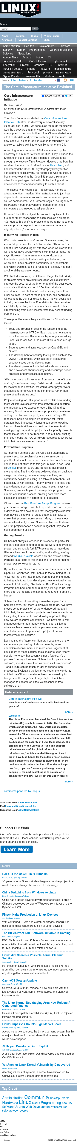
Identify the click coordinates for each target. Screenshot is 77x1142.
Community (36, 1096)
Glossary (7, 1140)
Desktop (5, 1027)
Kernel (16, 962)
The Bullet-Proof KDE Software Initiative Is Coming (36, 933)
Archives (7, 40)
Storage (17, 918)
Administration (7, 962)
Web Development (38, 1106)
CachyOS (14, 984)
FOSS (4, 877)
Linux (10, 877)
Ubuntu (19, 1106)
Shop (47, 40)
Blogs (34, 36)
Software (8, 53)
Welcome (14, 715)
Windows (25, 896)
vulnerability (33, 76)
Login (72, 80)
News (5, 36)
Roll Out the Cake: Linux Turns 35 (25, 874)
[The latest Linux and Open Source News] (65, 80)
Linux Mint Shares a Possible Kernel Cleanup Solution (32, 956)
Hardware (10, 1102)
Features (19, 36)
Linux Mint (23, 962)
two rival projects (23, 556)
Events (65, 1098)
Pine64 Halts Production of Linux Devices (30, 914)
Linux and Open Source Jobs (20, 806)
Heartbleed (56, 165)
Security (22, 1009)
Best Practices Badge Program (42, 503)
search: (3, 24)
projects (17, 936)
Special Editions (28, 40)
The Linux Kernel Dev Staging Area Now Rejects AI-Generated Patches (37, 1004)
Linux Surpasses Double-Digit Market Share (32, 1024)
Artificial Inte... (7, 1009)
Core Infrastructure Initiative (25, 699)
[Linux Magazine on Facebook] (58, 80)
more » (68, 712)
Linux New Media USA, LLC (65, 1140)
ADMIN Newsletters (28, 810)
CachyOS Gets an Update (19, 980)
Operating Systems (61, 49)
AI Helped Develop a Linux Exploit (25, 1046)
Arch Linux (6, 984)
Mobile (36, 1103)
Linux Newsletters (28, 802)
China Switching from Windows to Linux (29, 892)
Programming (37, 49)
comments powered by (22, 791)
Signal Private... (12, 76)
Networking (24, 53)
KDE (4, 936)
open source (20, 1110)
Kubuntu (10, 936)
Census (11, 467)
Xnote (61, 76)
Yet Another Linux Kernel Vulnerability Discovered (36, 1065)
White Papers (51, 36)
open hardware (7, 918)
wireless (49, 76)
